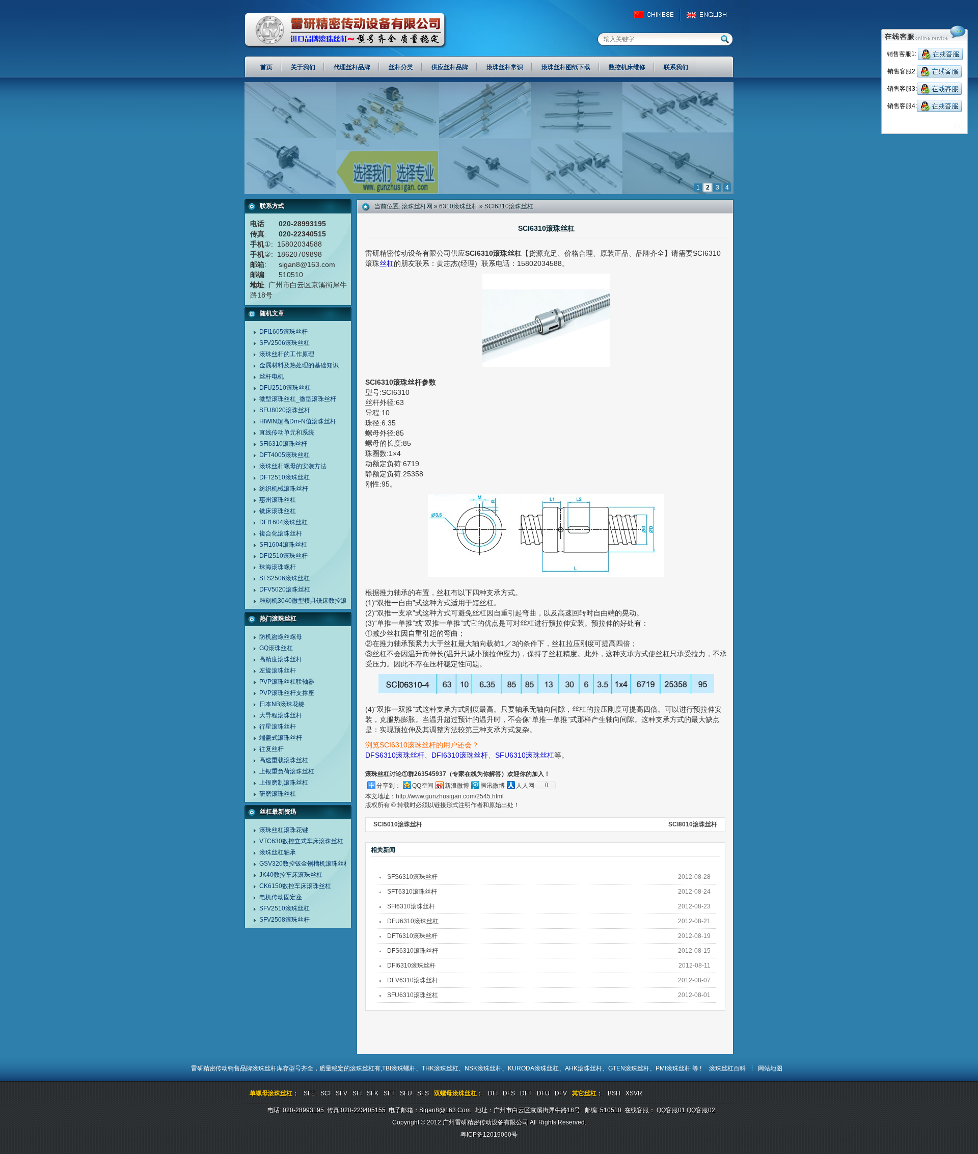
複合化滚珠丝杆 (280, 533)
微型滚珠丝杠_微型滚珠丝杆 (297, 398)
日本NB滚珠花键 (282, 704)
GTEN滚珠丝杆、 (632, 1068)
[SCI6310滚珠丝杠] (489, 192)
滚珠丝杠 (362, 1068)
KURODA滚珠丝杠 (533, 1068)
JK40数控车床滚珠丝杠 (290, 874)
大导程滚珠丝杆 (280, 715)
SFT (389, 1093)
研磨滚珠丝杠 (277, 793)
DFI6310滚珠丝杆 (459, 755)
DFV (561, 1093)
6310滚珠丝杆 (458, 206)
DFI (493, 1093)
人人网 (525, 785)
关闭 (959, 126)
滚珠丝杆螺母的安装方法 (293, 466)
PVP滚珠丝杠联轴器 (286, 681)
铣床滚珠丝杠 (277, 511)
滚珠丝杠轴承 (277, 852)
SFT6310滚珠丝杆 (412, 891)
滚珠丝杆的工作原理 (286, 354)
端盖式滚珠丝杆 (280, 737)
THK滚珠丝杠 (440, 1068)
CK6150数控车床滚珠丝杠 (295, 886)
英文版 (709, 15)
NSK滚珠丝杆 (483, 1068)
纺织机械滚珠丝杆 (283, 488)
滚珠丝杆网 (417, 206)
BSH (614, 1093)
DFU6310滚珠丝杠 (413, 921)
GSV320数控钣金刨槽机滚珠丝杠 (304, 863)
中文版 (658, 15)
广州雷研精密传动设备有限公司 (345, 30)
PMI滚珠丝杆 (674, 1068)
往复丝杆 (271, 749)
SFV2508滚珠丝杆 (284, 919)
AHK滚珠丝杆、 (586, 1068)
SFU (406, 1093)
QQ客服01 (671, 1110)
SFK (372, 1093)
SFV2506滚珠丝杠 (284, 342)
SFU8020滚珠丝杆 (284, 410)
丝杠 (386, 263)
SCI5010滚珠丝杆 (397, 824)
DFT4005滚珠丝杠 (284, 455)
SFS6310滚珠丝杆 (412, 876)
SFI (357, 1093)
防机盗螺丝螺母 (280, 636)
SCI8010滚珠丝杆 (692, 824)
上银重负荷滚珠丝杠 (286, 771)
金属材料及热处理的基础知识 (299, 365)
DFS (509, 1093)
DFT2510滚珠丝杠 (284, 477)
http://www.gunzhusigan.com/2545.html (450, 796)
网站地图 (770, 1068)
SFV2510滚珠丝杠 (284, 908)
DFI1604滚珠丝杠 (283, 522)
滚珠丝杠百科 (727, 1068)
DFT (526, 1093)
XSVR (634, 1093)
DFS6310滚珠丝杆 (394, 755)
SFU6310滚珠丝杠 (524, 755)
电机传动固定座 (280, 897)
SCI (325, 1093)
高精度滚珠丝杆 (280, 659)
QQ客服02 (701, 1110)
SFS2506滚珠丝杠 (284, 578)
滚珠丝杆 (264, 1068)
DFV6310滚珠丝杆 (412, 980)
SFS (423, 1093)
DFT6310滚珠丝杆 (412, 936)
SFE (309, 1093)
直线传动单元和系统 (286, 432)
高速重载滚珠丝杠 (283, 760)
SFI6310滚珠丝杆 (283, 443)
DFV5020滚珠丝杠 (284, 589)
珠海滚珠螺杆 (277, 567)
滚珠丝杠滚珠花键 (283, 830)
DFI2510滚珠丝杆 (283, 555)
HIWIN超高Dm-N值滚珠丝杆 (297, 421)
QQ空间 (422, 785)
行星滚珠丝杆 (277, 726)
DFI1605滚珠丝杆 (283, 331)
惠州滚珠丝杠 (277, 499)
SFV (341, 1093)
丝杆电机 (271, 376)
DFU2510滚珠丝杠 (285, 387)
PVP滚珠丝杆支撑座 (286, 692)
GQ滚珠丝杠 (276, 648)
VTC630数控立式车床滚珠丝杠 (301, 841)
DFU (543, 1093)
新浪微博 (457, 785)
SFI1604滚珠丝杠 (283, 544)
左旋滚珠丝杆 (277, 670)
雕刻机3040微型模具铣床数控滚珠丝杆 (312, 600)
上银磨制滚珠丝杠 (283, 782)
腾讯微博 (492, 785)
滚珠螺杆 (403, 1068)
